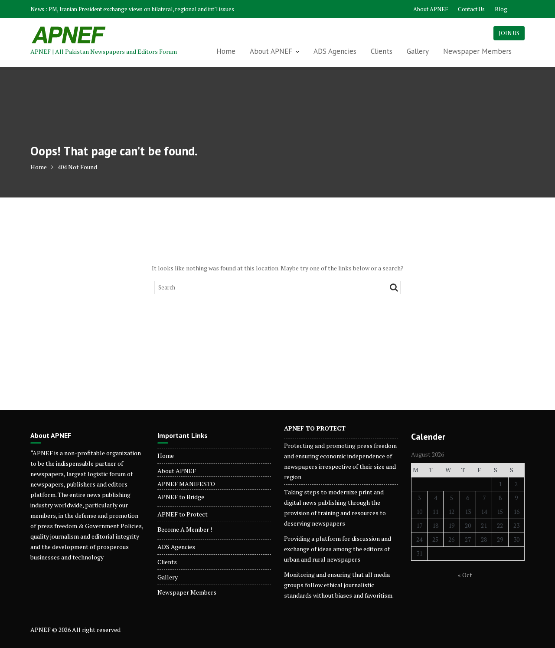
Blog (501, 9)
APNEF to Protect (182, 514)
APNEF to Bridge (180, 497)
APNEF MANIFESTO (186, 484)
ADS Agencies (334, 51)
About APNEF (430, 9)
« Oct (465, 575)
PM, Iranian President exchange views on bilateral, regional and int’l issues (141, 9)
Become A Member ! (184, 529)
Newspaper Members (477, 51)
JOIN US (509, 33)
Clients (381, 51)
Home (225, 51)
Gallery (418, 51)
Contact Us (471, 9)
